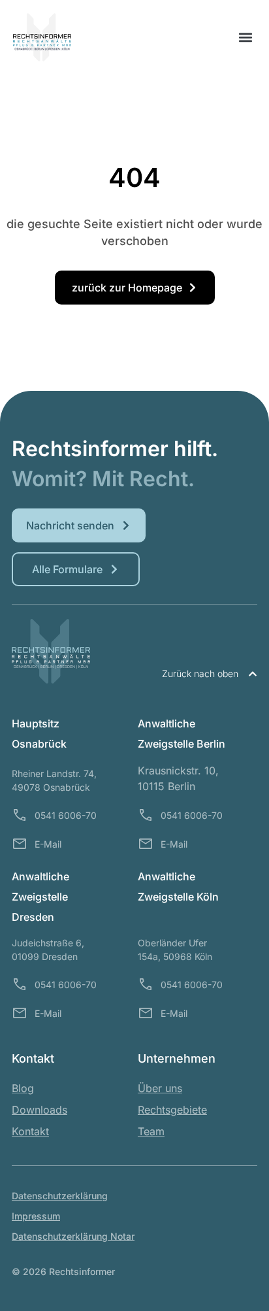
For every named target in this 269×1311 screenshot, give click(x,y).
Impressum (36, 1215)
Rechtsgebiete (172, 1109)
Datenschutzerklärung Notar (73, 1236)
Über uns (160, 1088)
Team (151, 1131)
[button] (245, 37)
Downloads (39, 1109)
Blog (23, 1088)
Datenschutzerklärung (60, 1195)
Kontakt (30, 1131)
